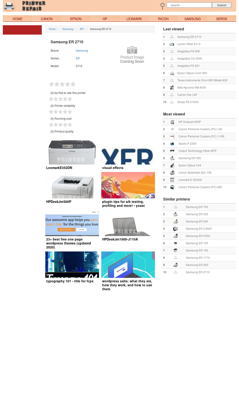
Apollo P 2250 (188, 143)
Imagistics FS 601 (188, 66)
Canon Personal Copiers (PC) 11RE (202, 136)
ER (78, 58)
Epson (75, 18)
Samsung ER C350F (199, 228)
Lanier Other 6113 (188, 44)
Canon (47, 18)
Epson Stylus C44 (190, 165)
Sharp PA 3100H (188, 102)
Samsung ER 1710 (198, 257)
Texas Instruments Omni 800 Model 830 (202, 80)
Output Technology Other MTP (198, 151)
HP (105, 18)
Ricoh (163, 18)
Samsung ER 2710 (189, 37)
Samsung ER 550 (197, 221)
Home (17, 18)
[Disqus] (119, 350)
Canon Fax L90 (187, 95)
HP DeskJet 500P (190, 122)
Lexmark (134, 18)
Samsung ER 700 (197, 207)
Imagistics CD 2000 (189, 58)
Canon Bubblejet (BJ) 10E (195, 172)
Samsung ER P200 (198, 236)
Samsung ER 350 (190, 158)
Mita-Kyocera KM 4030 (191, 87)
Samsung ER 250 (197, 265)
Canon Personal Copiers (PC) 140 (200, 129)
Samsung (192, 18)
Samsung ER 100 (197, 243)
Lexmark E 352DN (190, 180)
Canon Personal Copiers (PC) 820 (200, 187)
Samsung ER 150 (197, 250)
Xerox (221, 18)
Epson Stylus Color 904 (192, 73)
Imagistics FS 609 (188, 51)
